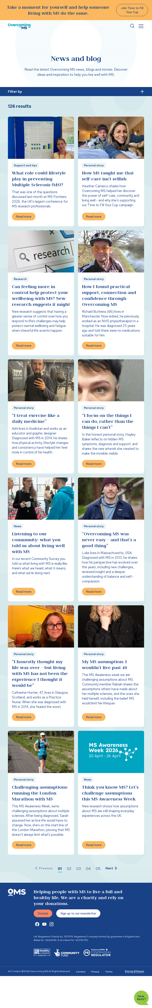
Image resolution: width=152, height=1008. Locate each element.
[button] (60, 868)
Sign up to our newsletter (78, 913)
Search (132, 26)
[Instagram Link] (51, 924)
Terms (108, 971)
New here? (141, 997)
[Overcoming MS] (19, 26)
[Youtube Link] (44, 924)
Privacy (95, 971)
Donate (43, 913)
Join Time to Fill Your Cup (132, 10)
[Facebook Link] (37, 924)
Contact (80, 971)
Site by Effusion (134, 971)
